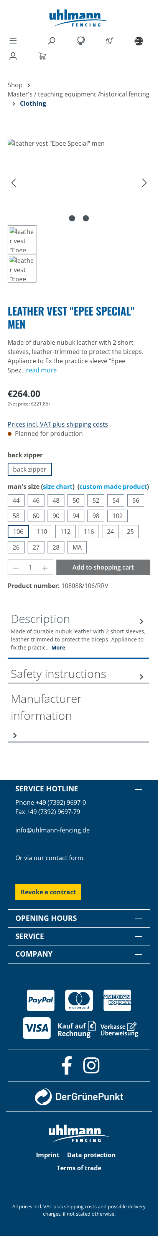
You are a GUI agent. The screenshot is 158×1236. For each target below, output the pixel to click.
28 (56, 547)
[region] (79, 211)
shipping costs (80, 1206)
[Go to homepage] (79, 18)
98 (95, 516)
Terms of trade (79, 1168)
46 (36, 500)
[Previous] (13, 181)
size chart (57, 486)
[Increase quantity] (45, 567)
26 (16, 547)
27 (36, 547)
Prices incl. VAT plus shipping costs (58, 424)
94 (75, 516)
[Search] (53, 40)
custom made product (113, 486)
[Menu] (13, 40)
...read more (39, 370)
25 (130, 531)
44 (16, 500)
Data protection (91, 1155)
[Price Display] (82, 40)
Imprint (47, 1155)
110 (42, 531)
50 (75, 500)
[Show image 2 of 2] (86, 218)
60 (36, 516)
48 (56, 500)
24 (110, 531)
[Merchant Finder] (111, 40)
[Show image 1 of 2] (72, 218)
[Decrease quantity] (16, 567)
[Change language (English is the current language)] (138, 40)
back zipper (29, 469)
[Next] (144, 181)
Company (34, 954)
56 (135, 500)
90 (56, 516)
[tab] (78, 634)
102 (117, 516)
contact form (64, 858)
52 (95, 500)
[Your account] (14, 55)
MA (77, 547)
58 (16, 516)
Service (29, 936)
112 (65, 531)
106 (18, 531)
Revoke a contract (48, 892)
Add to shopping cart (103, 567)
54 (115, 500)
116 (89, 531)
